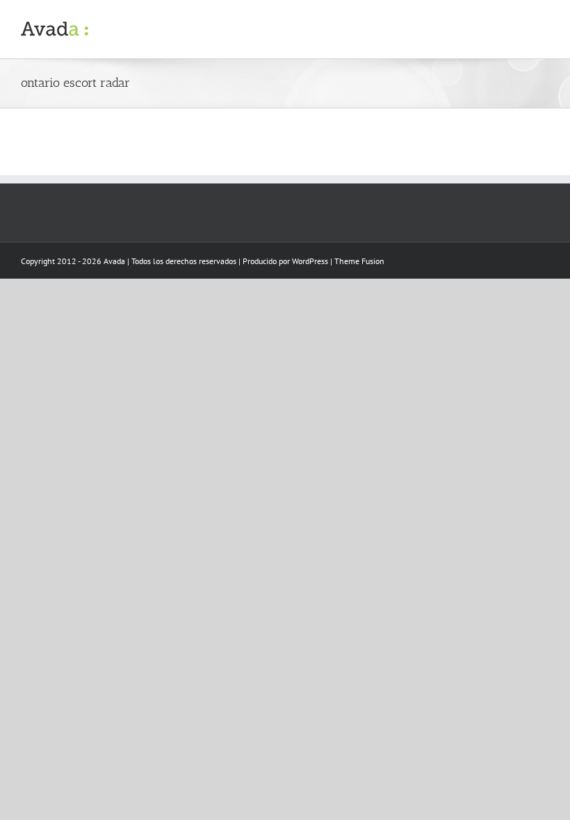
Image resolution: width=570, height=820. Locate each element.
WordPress (310, 261)
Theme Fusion (359, 261)
